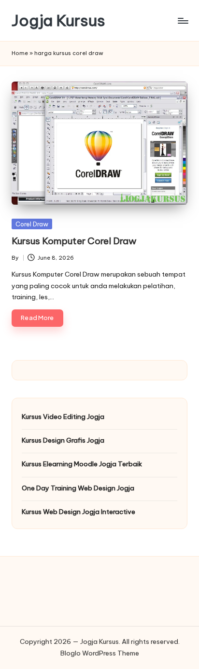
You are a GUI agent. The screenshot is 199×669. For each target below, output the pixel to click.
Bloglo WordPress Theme (99, 653)
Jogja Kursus (58, 20)
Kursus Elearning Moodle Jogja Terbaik (82, 464)
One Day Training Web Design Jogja (78, 488)
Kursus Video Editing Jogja (63, 416)
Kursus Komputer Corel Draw (74, 241)
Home (20, 53)
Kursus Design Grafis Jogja (63, 440)
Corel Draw (31, 224)
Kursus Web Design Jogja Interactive (78, 511)
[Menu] (182, 20)
